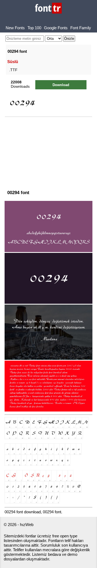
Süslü (12, 61)
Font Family (80, 27)
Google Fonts (56, 27)
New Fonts (15, 27)
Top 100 (34, 27)
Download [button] (61, 85)
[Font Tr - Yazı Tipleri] (48, 8)
